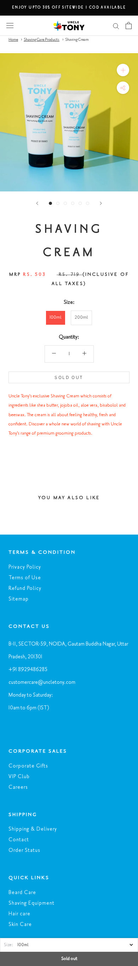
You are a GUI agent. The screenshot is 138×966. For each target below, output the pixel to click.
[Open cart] (129, 25)
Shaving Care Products (41, 39)
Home (13, 39)
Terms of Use (24, 578)
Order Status (24, 850)
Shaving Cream (77, 39)
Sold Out (68, 377)
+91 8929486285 (27, 669)
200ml (81, 317)
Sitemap (18, 599)
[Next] (101, 203)
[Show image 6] (87, 203)
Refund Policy (24, 588)
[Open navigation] (9, 25)
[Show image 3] (65, 203)
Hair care (19, 914)
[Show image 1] (50, 203)
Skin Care (20, 924)
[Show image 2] (57, 203)
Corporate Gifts (28, 766)
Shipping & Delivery (32, 829)
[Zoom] (123, 70)
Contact (18, 840)
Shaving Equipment (31, 903)
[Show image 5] (80, 203)
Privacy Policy (24, 567)
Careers (18, 787)
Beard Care (22, 892)
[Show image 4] (72, 203)
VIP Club (19, 777)
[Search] (116, 26)
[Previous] (37, 203)
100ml (56, 317)
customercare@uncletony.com (41, 682)
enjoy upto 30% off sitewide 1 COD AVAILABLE (69, 7)
